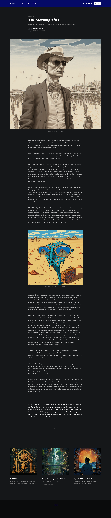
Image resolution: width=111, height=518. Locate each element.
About (28, 3)
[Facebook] (89, 3)
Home (23, 3)
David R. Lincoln (38, 28)
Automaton (31, 16)
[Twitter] (91, 3)
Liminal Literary (97, 504)
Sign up (56, 504)
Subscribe (97, 3)
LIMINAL (14, 3)
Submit (34, 3)
